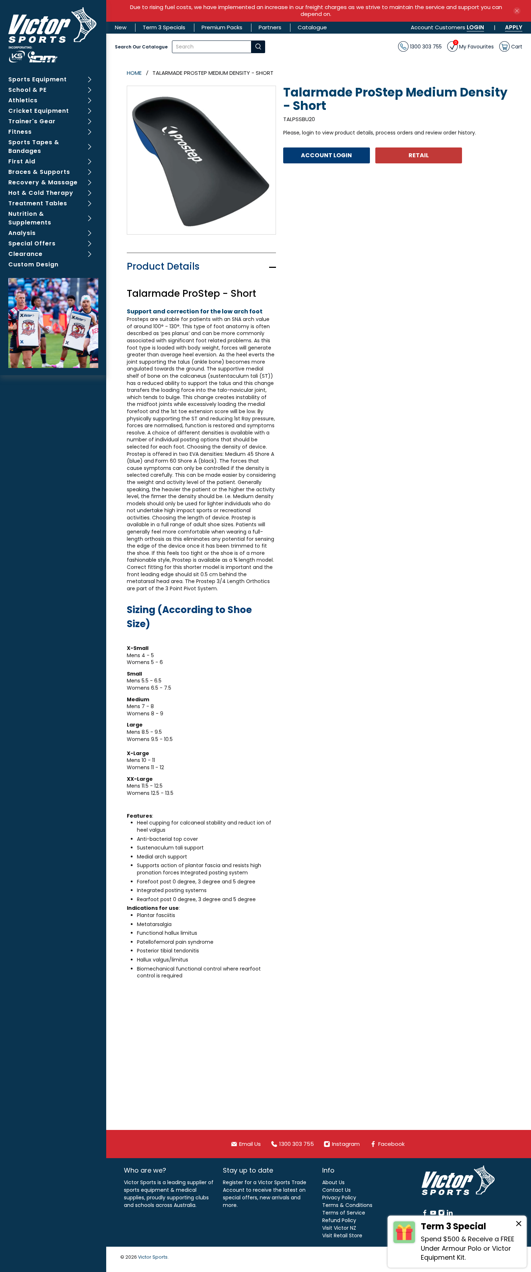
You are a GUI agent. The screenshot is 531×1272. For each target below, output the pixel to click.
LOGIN (475, 27)
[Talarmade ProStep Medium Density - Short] (201, 160)
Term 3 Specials (164, 27)
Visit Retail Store (342, 1235)
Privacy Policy (339, 1197)
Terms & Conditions (347, 1205)
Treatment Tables (37, 203)
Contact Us (336, 1190)
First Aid (21, 161)
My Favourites (474, 45)
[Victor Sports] (53, 35)
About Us (333, 1182)
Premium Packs (222, 27)
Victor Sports (153, 1257)
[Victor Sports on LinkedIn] (449, 1214)
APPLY (513, 27)
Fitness (20, 132)
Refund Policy (339, 1220)
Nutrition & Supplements (29, 218)
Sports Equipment (37, 79)
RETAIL (419, 155)
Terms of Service (343, 1212)
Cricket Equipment (38, 111)
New (120, 27)
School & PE (27, 90)
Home (134, 73)
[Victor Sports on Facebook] (425, 1214)
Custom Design (33, 264)
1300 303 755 (425, 46)
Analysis (22, 233)
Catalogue (312, 27)
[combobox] (212, 46)
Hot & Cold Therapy (40, 193)
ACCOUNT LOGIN (326, 155)
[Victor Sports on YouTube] (433, 1214)
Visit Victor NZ (339, 1228)
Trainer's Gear (32, 121)
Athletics (23, 100)
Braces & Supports (39, 172)
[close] (517, 10)
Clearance (25, 254)
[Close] (518, 1225)
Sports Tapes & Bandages (33, 146)
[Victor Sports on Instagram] (441, 1214)
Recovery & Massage (43, 182)
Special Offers (32, 243)
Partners (270, 27)
